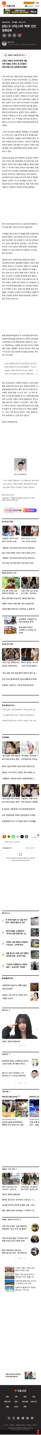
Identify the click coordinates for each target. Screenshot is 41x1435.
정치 (7, 1397)
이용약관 (11, 1425)
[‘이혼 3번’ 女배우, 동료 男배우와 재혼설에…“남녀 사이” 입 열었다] (35, 1227)
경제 (24, 1397)
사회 (16, 1397)
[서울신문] (8, 4)
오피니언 (5, 1054)
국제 (33, 1397)
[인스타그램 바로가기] (23, 1418)
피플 (7, 1406)
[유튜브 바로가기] (18, 1418)
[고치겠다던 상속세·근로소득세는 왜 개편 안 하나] (35, 1062)
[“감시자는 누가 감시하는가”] (35, 1074)
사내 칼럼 (14, 22)
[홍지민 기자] (4, 43)
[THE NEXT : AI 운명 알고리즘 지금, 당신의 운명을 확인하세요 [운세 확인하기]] (20, 510)
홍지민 (9, 42)
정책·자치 (7, 1401)
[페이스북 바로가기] (9, 1418)
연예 (24, 1406)
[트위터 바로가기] (13, 1418)
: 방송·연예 (8, 1169)
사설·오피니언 (6, 22)
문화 (16, 1401)
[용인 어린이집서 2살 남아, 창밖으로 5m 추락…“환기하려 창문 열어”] (35, 1251)
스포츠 (16, 1406)
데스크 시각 (22, 22)
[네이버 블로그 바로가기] (32, 1418)
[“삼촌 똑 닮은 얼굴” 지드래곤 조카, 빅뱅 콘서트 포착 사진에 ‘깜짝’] (35, 1239)
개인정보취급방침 (20, 1425)
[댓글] (19, 35)
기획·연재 (5, 1091)
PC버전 (34, 1425)
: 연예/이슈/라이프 (10, 1219)
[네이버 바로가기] (27, 1418)
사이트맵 (28, 1425)
